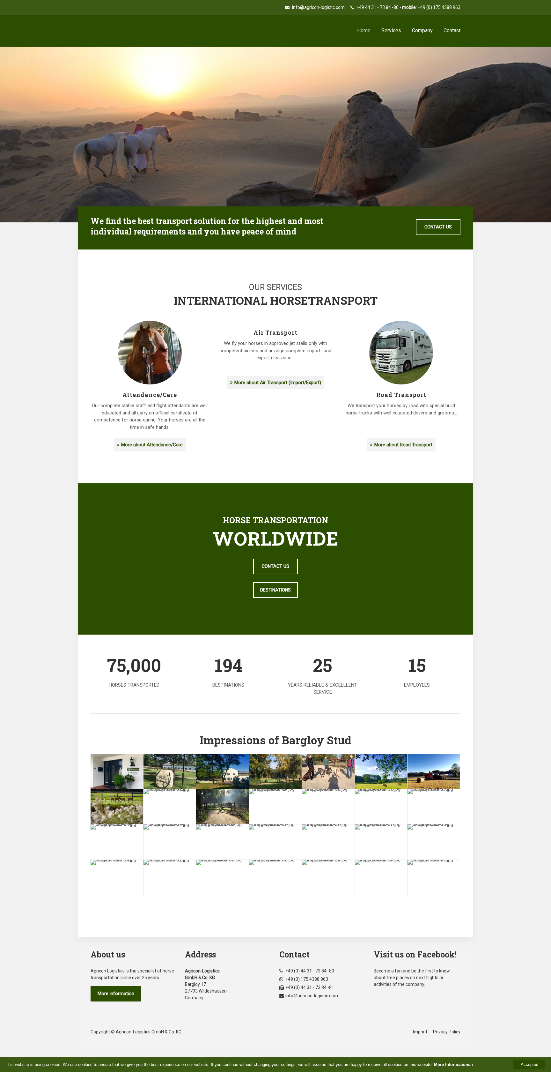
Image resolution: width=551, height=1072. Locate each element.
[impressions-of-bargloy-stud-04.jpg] (117, 842)
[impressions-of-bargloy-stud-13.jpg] (222, 877)
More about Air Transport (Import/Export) (277, 382)
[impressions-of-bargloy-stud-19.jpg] (117, 806)
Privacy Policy (446, 1031)
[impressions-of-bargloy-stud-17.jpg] (434, 806)
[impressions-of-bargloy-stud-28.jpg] (275, 842)
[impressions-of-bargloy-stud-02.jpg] (381, 771)
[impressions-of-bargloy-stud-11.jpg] (328, 877)
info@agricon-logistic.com (318, 7)
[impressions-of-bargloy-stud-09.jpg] (434, 771)
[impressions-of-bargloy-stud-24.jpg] (117, 877)
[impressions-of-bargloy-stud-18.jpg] (328, 806)
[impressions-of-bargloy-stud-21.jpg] (222, 771)
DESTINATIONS (275, 589)
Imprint (420, 1031)
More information (116, 993)
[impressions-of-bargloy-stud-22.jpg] (169, 877)
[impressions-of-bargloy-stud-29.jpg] (169, 842)
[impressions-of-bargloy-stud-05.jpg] (434, 877)
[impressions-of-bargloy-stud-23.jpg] (275, 771)
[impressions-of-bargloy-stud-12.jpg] (169, 806)
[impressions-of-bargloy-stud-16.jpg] (275, 877)
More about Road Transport (403, 445)
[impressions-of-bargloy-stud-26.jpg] (434, 842)
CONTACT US (438, 226)
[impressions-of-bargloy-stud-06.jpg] (169, 771)
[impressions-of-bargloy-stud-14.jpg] (328, 842)
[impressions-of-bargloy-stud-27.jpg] (275, 806)
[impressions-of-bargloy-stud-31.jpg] (328, 771)
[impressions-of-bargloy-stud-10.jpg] (117, 771)
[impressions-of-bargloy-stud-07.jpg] (381, 877)
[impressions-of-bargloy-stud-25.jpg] (381, 842)
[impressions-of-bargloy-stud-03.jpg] (222, 806)
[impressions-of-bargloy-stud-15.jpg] (381, 806)
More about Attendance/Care (152, 445)
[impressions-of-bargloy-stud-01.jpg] (222, 842)
